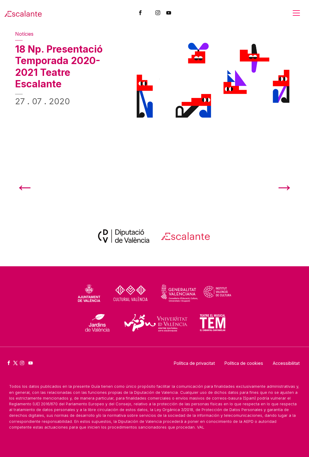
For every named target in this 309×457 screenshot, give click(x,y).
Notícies (24, 34)
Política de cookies (244, 363)
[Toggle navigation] (296, 13)
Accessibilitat (286, 363)
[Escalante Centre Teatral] (23, 13)
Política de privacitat (194, 363)
